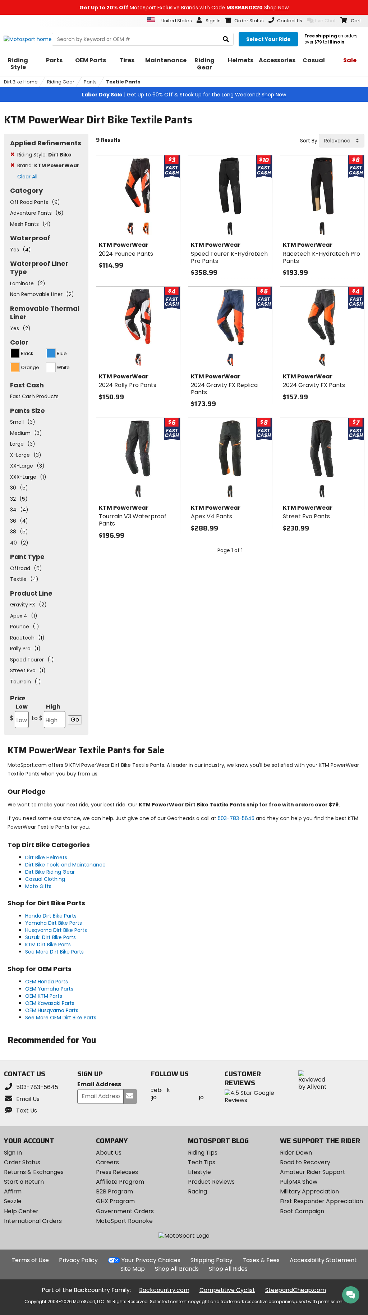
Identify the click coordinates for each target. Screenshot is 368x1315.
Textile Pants (123, 81)
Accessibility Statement (323, 1260)
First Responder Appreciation (321, 1201)
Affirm (13, 1191)
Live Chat (325, 21)
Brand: (48, 165)
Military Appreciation (309, 1191)
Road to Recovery (305, 1162)
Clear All (27, 176)
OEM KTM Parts (43, 996)
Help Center (21, 1211)
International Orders (33, 1221)
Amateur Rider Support (312, 1172)
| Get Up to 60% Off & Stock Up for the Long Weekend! (184, 94)
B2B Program (114, 1191)
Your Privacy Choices (150, 1260)
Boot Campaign (302, 1211)
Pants (90, 81)
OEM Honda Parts (46, 981)
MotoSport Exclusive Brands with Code (184, 7)
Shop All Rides (228, 1269)
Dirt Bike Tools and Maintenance (65, 864)
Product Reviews (211, 1182)
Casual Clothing (45, 879)
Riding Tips (202, 1152)
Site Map (132, 1269)
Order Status (22, 1162)
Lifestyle (199, 1172)
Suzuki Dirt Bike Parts (50, 937)
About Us (108, 1152)
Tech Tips (201, 1162)
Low (19, 712)
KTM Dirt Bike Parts (48, 944)
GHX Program (115, 1201)
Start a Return (24, 1182)
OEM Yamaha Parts (49, 988)
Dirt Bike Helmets (46, 857)
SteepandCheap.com (295, 1290)
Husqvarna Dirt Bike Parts (56, 930)
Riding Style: (44, 154)
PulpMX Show (298, 1182)
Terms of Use (30, 1260)
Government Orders (125, 1211)
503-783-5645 (236, 818)
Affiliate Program (120, 1182)
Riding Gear (60, 81)
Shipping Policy (211, 1260)
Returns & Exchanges (34, 1172)
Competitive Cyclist (227, 1290)
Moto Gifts (38, 886)
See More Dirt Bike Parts (54, 951)
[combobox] (341, 140)
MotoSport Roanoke (124, 1221)
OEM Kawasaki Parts (49, 1003)
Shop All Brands (177, 1269)
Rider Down (296, 1152)
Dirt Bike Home (21, 81)
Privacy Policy (78, 1260)
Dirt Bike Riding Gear (50, 871)
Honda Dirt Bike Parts (51, 915)
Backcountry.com (164, 1290)
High (46, 712)
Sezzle (13, 1201)
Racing (197, 1191)
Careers (107, 1162)
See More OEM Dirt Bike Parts (60, 1017)
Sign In (13, 1152)
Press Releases (117, 1172)
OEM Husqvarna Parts (51, 1010)
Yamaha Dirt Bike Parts (53, 923)
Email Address (99, 1084)
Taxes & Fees (261, 1260)
